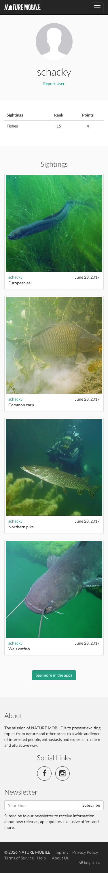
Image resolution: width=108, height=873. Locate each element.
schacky (15, 277)
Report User (54, 83)
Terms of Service (19, 857)
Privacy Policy (85, 852)
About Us (60, 857)
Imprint (61, 852)
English (90, 862)
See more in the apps (54, 675)
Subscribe (91, 805)
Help (41, 857)
